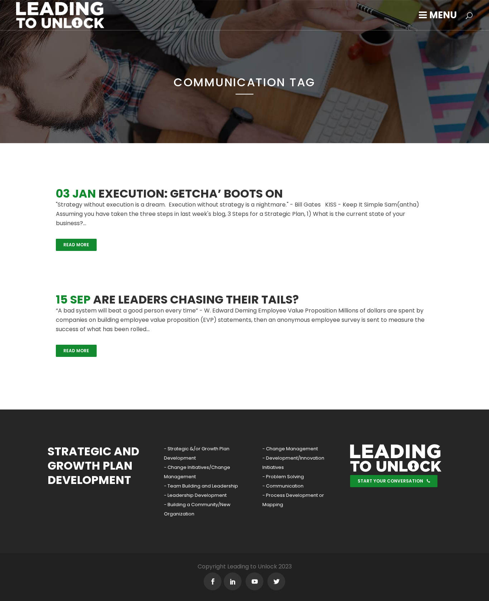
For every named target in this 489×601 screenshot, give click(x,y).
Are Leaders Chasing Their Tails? (196, 299)
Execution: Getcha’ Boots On (190, 193)
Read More (76, 245)
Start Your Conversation (390, 481)
